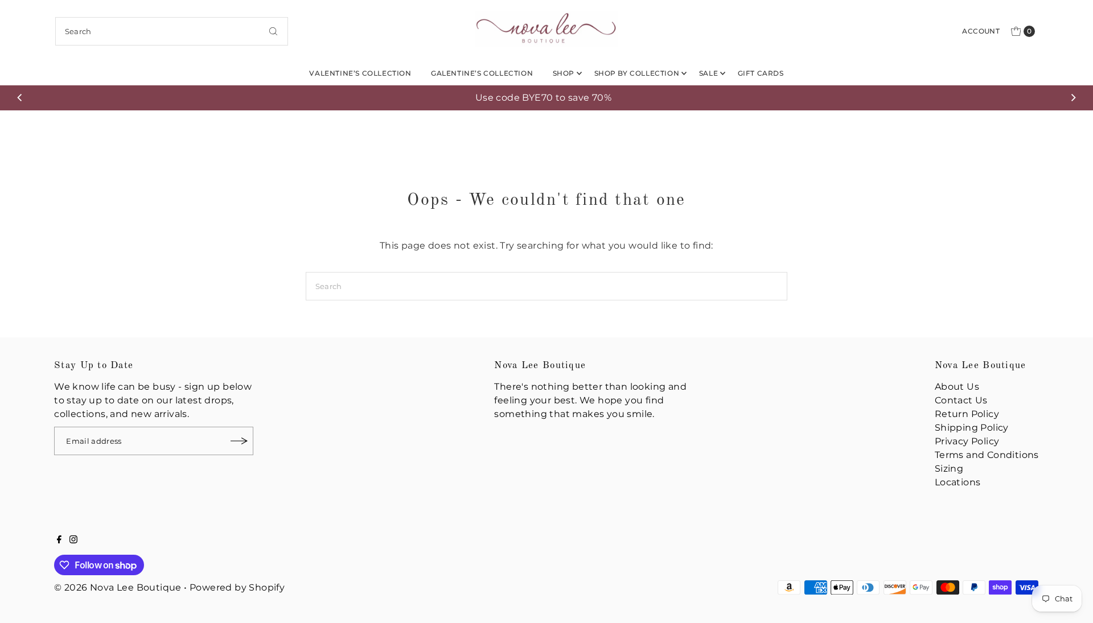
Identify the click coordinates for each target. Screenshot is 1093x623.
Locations (958, 482)
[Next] (1073, 98)
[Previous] (20, 98)
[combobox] (171, 31)
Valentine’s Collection (360, 73)
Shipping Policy (972, 427)
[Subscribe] (239, 441)
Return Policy (967, 414)
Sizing (949, 468)
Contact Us (961, 400)
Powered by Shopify (237, 587)
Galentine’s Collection (482, 73)
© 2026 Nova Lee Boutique (118, 587)
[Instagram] (73, 540)
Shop (563, 73)
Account (981, 31)
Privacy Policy (967, 441)
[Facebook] (59, 540)
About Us (957, 386)
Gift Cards (761, 73)
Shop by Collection (637, 73)
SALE (708, 73)
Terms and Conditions (987, 454)
